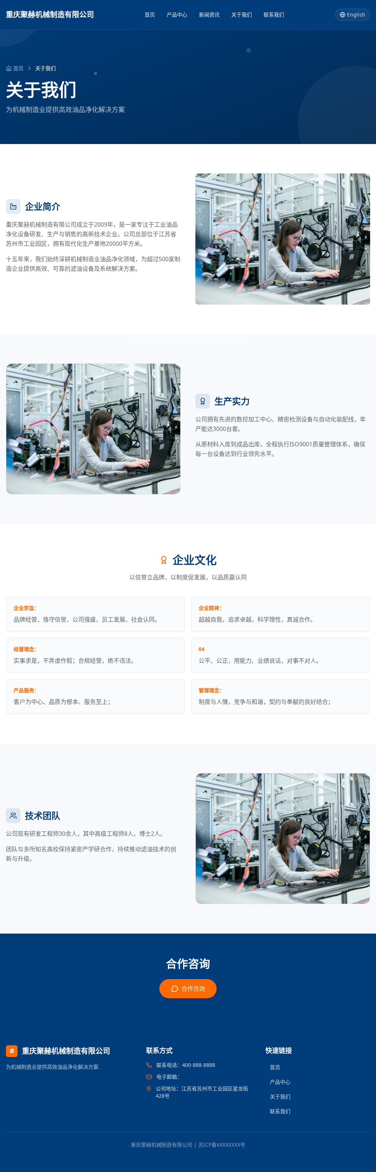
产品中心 (177, 14)
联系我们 (274, 14)
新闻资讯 (209, 14)
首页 (150, 14)
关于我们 (241, 14)
